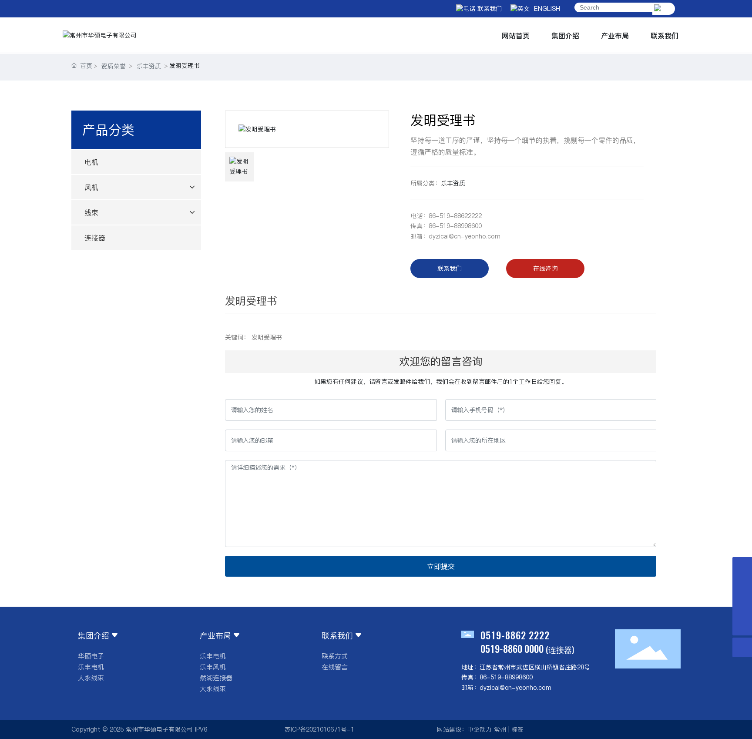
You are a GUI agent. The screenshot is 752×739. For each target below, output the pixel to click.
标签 (517, 729)
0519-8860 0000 (512, 648)
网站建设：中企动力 (464, 729)
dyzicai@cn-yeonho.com (464, 236)
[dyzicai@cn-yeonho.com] (742, 586)
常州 (500, 729)
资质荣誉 (113, 66)
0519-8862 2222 (515, 635)
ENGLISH (545, 8)
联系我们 (488, 8)
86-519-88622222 (455, 216)
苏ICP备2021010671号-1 (319, 729)
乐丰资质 (149, 66)
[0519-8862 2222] (742, 606)
